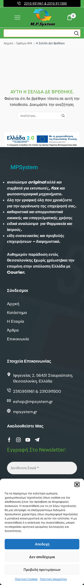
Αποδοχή (42, 544)
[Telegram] (37, 439)
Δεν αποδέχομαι (42, 557)
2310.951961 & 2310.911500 (45, 3)
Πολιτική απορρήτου (53, 579)
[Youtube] (27, 439)
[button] (77, 484)
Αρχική (8, 43)
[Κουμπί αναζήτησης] (76, 33)
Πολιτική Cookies (26, 579)
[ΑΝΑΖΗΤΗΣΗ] (63, 116)
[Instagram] (18, 439)
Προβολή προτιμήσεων (42, 570)
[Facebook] (9, 439)
